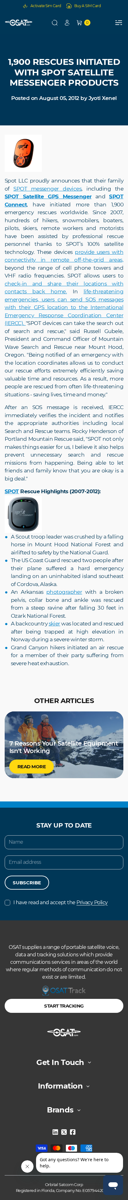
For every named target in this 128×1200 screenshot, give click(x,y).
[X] (64, 1132)
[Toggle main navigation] (118, 22)
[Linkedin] (55, 1132)
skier (54, 623)
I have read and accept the (60, 902)
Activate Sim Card (45, 5)
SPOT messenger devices (47, 189)
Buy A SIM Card (87, 5)
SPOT (12, 491)
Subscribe (27, 883)
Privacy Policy (91, 902)
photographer (64, 592)
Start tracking (64, 1006)
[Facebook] (73, 1132)
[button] (54, 22)
